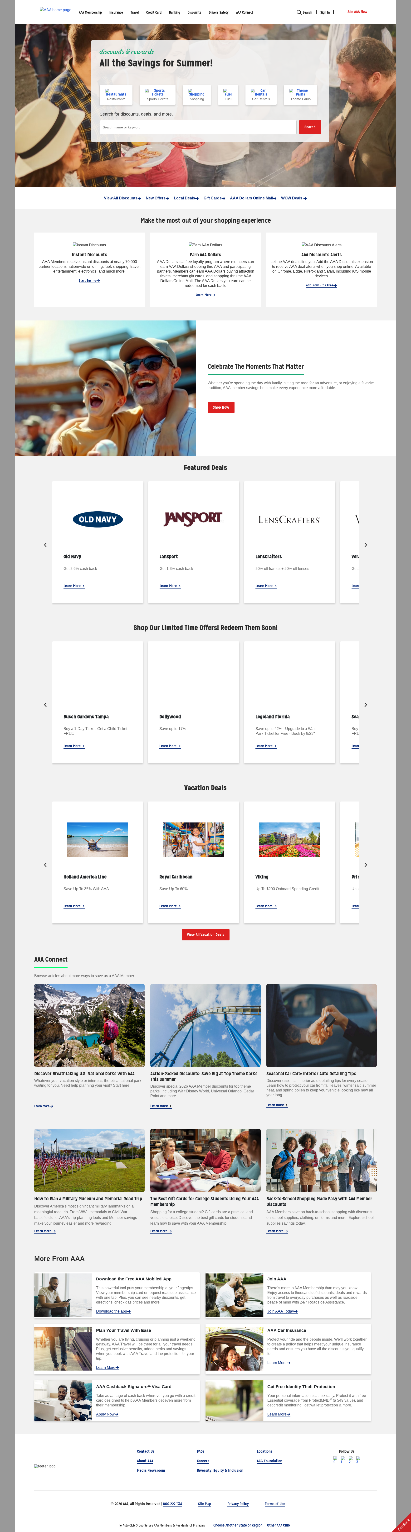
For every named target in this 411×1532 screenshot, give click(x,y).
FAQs (201, 1451)
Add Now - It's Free (319, 285)
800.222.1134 (172, 1503)
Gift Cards (213, 198)
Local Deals (184, 198)
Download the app (111, 1311)
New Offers (156, 198)
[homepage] (55, 12)
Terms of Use (275, 1503)
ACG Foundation (269, 1460)
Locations (265, 1451)
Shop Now (221, 407)
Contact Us (146, 1451)
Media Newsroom (151, 1470)
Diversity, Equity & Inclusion (220, 1470)
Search (310, 126)
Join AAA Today (280, 1311)
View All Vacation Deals (205, 934)
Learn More (203, 295)
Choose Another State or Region (237, 1525)
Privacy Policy (238, 1503)
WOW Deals (292, 198)
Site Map (204, 1503)
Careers (203, 1460)
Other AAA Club (278, 1525)
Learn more (41, 1106)
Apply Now (105, 1414)
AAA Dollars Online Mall (251, 198)
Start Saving (87, 280)
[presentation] (45, 545)
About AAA (145, 1460)
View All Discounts (120, 198)
